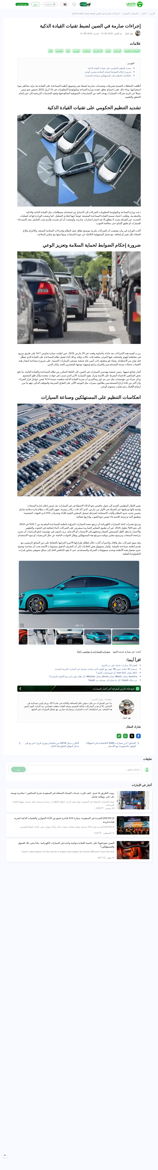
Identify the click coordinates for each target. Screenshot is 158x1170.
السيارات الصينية (130, 13)
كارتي (152, 13)
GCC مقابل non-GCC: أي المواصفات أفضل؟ (116, 672)
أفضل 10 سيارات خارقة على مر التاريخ (119, 665)
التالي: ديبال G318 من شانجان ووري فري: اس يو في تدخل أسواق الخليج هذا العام (52, 744)
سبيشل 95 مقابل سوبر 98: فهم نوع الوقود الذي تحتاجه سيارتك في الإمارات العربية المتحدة (96, 669)
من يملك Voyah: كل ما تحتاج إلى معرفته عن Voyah (112, 680)
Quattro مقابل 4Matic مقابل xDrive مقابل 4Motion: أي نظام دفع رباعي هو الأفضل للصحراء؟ (93, 676)
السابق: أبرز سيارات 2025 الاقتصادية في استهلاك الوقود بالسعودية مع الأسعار (111, 744)
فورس (76, 51)
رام (68, 51)
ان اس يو (98, 51)
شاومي (59, 51)
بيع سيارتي (22, 4)
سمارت (86, 51)
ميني (108, 51)
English (48, 4)
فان (50, 51)
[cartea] (135, 4)
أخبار (144, 13)
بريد (18, 769)
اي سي (117, 51)
